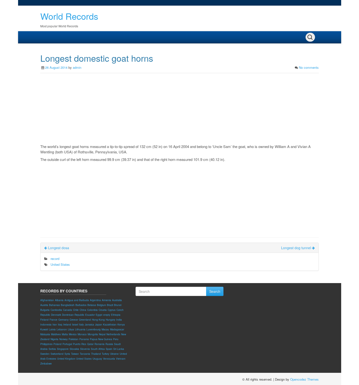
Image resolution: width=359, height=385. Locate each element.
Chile (76, 310)
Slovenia (85, 349)
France (53, 319)
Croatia (103, 310)
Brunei (117, 305)
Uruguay (97, 358)
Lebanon (62, 329)
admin (77, 67)
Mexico (73, 334)
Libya (71, 329)
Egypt (99, 314)
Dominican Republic (73, 314)
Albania (59, 300)
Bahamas (54, 305)
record (55, 258)
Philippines (46, 344)
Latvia (52, 329)
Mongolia (93, 334)
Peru (115, 339)
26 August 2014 (56, 67)
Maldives (56, 334)
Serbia (52, 349)
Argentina (95, 300)
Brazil (110, 305)
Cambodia (56, 310)
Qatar (90, 344)
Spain (109, 349)
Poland (57, 344)
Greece (74, 319)
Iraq (60, 324)
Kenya (121, 324)
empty (106, 314)
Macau (105, 329)
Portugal (67, 344)
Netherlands (113, 334)
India (119, 319)
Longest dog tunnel (296, 247)
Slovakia (74, 349)
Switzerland (57, 353)
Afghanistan (47, 300)
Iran (55, 324)
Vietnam (120, 358)
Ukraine (114, 353)
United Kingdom (66, 358)
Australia (117, 300)
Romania (100, 344)
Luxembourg (93, 329)
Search (214, 291)
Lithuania (80, 329)
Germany (63, 319)
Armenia (106, 300)
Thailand (96, 353)
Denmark (56, 314)
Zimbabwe (46, 363)
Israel (75, 324)
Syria (67, 353)
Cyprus (112, 310)
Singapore (63, 349)
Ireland (67, 324)
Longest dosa (58, 247)
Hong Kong (98, 319)
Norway (63, 339)
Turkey (105, 353)
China (83, 310)
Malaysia (45, 334)
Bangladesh (67, 305)
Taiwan (75, 353)
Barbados (80, 305)
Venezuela (109, 358)
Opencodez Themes (304, 379)
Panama (84, 339)
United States (60, 264)
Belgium (101, 305)
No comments (309, 67)
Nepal (102, 334)
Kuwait (44, 329)
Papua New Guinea (101, 339)
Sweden (45, 353)
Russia (109, 344)
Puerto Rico (79, 344)
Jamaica (89, 324)
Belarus (91, 305)
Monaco (82, 334)
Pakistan (73, 339)
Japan (98, 324)
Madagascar (117, 329)
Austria (44, 305)
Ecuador (90, 314)
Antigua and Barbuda (76, 300)
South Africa (98, 349)
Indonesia (46, 324)
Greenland (85, 319)
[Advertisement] (179, 110)
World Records (69, 16)
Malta (65, 334)
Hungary (110, 319)
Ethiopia (115, 314)
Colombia (92, 310)
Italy (81, 324)
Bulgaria (45, 310)
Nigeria (54, 339)
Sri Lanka (118, 349)
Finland (44, 319)
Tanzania (85, 353)
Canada (67, 310)
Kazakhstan (109, 324)
